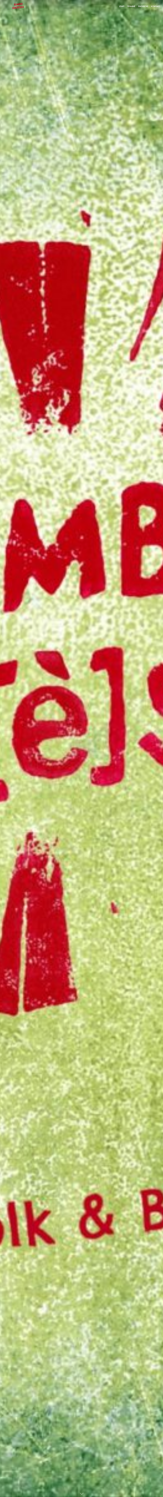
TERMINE (131, 6)
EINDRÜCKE (143, 6)
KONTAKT (155, 6)
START (121, 6)
